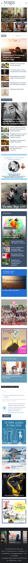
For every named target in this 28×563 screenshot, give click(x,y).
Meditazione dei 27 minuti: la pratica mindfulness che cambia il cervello (18, 135)
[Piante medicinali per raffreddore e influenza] (6, 243)
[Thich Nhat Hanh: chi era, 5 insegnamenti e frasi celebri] (5, 72)
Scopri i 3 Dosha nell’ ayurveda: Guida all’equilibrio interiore (17, 249)
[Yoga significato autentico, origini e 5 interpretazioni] (5, 78)
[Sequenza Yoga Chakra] (5, 92)
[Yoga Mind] (9, 3)
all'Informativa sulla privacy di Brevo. (16, 412)
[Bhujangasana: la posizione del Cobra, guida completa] (5, 84)
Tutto (13, 35)
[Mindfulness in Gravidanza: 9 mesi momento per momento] (5, 148)
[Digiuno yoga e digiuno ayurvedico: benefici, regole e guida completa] (14, 227)
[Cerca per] (26, 3)
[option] (14, 19)
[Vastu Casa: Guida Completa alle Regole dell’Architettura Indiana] (14, 14)
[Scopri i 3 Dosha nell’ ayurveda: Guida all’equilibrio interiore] (6, 249)
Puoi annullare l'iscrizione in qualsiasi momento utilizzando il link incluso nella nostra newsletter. (13, 400)
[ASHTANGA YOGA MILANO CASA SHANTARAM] (14, 368)
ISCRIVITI (6, 415)
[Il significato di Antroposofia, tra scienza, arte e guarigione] (6, 262)
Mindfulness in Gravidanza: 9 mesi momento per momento (18, 148)
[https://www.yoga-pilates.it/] (14, 166)
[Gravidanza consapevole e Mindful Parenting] (5, 142)
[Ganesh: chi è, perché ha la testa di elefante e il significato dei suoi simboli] (7, 27)
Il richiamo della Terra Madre (10, 290)
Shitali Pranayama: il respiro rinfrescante (20, 30)
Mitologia (5, 9)
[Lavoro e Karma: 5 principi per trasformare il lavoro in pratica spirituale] (5, 129)
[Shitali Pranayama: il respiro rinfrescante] (20, 27)
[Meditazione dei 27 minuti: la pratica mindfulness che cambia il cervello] (5, 136)
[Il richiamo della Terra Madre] (14, 282)
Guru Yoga (18, 35)
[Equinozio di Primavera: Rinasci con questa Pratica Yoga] (14, 50)
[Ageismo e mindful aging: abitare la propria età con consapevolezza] (14, 114)
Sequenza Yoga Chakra (17, 89)
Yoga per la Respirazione (21, 23)
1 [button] (12, 295)
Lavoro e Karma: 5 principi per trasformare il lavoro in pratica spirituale (18, 129)
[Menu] (2, 3)
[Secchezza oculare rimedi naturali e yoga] (6, 255)
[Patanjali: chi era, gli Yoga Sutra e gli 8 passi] (5, 65)
